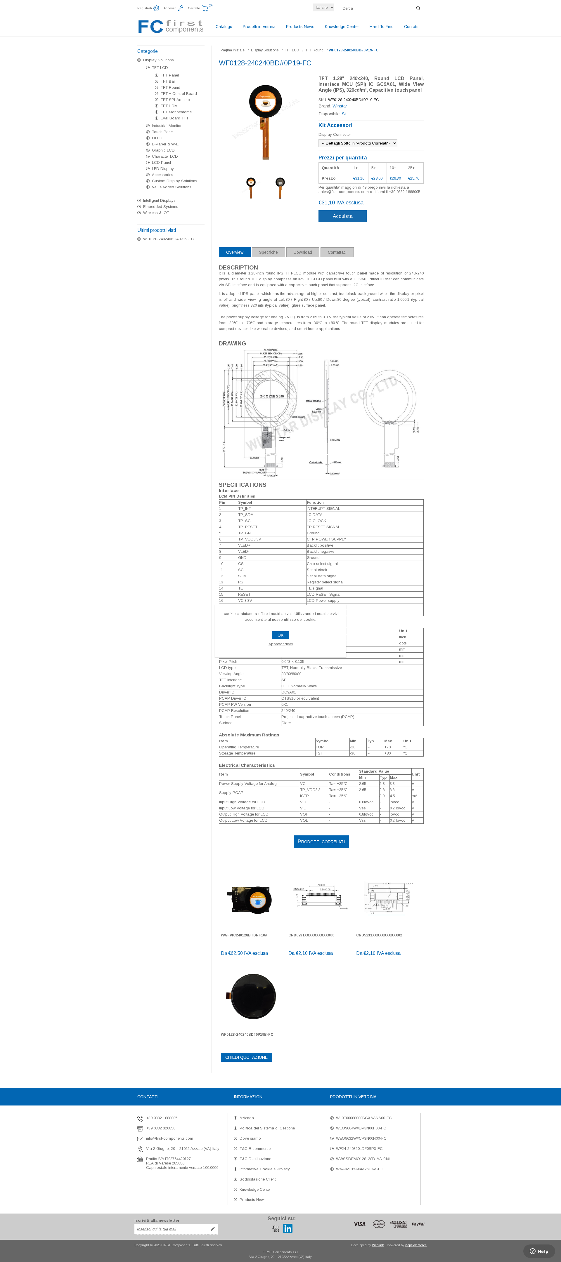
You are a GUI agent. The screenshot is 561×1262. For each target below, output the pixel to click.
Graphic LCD (163, 150)
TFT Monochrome (176, 112)
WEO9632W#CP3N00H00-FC (361, 1138)
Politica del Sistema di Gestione (267, 1128)
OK (280, 635)
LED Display (163, 168)
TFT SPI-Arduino (175, 100)
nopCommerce (416, 1245)
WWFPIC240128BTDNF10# (244, 935)
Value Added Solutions (171, 187)
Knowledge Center (255, 1189)
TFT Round (170, 87)
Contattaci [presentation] (337, 252)
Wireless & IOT (156, 213)
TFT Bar (168, 81)
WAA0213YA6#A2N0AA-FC (359, 1169)
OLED (157, 138)
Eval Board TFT (174, 118)
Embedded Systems (160, 206)
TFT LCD (160, 67)
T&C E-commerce (255, 1148)
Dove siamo (250, 1138)
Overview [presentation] (234, 252)
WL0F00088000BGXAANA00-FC (364, 1118)
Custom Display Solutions (174, 181)
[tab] (235, 252)
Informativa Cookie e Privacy (265, 1169)
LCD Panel (161, 162)
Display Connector (334, 134)
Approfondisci (281, 644)
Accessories (162, 175)
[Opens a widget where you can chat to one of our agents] (539, 1251)
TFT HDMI (170, 106)
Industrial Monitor (166, 126)
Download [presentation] (303, 252)
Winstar (340, 105)
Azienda (247, 1118)
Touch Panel (163, 132)
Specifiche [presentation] (268, 252)
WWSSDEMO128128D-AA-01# (362, 1159)
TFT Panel (170, 75)
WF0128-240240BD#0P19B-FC (247, 1034)
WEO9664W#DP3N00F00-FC (361, 1128)
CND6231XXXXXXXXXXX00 (311, 935)
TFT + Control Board (179, 93)
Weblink (378, 1245)
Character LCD (165, 156)
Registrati (144, 8)
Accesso (170, 8)
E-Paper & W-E (165, 144)
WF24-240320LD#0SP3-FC (359, 1148)
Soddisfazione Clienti (258, 1179)
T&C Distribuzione (255, 1159)
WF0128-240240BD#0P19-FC (168, 239)
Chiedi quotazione (246, 1057)
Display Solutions (158, 60)
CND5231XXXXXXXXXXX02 (379, 935)
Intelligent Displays (159, 200)
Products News (253, 1199)
